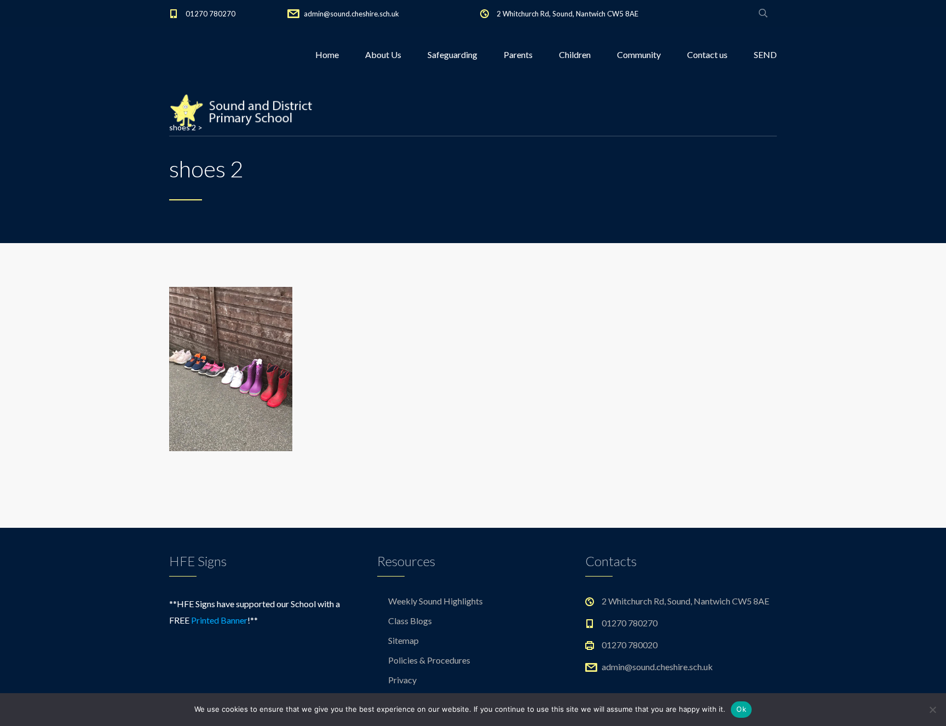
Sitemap (403, 640)
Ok (741, 709)
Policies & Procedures (429, 660)
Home (327, 54)
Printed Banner (219, 620)
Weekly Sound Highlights (435, 601)
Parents (518, 54)
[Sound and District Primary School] (245, 109)
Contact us (707, 54)
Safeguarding (452, 54)
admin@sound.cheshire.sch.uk (351, 13)
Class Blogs (410, 620)
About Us (383, 54)
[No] (932, 709)
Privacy (402, 680)
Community (639, 54)
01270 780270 (210, 13)
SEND (765, 54)
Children (575, 54)
